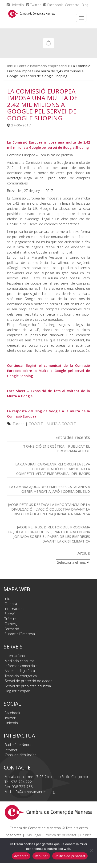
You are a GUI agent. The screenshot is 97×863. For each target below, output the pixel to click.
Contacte (72, 4)
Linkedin (17, 4)
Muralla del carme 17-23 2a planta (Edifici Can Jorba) (46, 776)
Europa (18, 423)
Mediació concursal (20, 660)
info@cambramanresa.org (34, 791)
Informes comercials (21, 665)
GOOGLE (35, 423)
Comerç (10, 623)
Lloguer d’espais (18, 690)
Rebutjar (41, 856)
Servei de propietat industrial (28, 685)
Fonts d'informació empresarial (42, 65)
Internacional (14, 608)
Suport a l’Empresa (19, 633)
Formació (11, 628)
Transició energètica (21, 675)
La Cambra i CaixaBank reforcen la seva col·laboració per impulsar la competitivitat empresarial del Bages (52, 469)
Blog (85, 4)
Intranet (11, 749)
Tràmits (10, 618)
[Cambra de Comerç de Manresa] (32, 18)
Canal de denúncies (20, 754)
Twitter (35, 4)
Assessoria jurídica (20, 670)
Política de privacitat (60, 834)
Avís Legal (33, 834)
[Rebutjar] (91, 850)
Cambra (10, 603)
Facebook (54, 4)
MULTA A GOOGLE (61, 423)
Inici (10, 65)
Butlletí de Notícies (19, 744)
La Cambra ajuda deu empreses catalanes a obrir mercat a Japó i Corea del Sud (49, 489)
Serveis (10, 613)
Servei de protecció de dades (28, 680)
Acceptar (21, 856)
